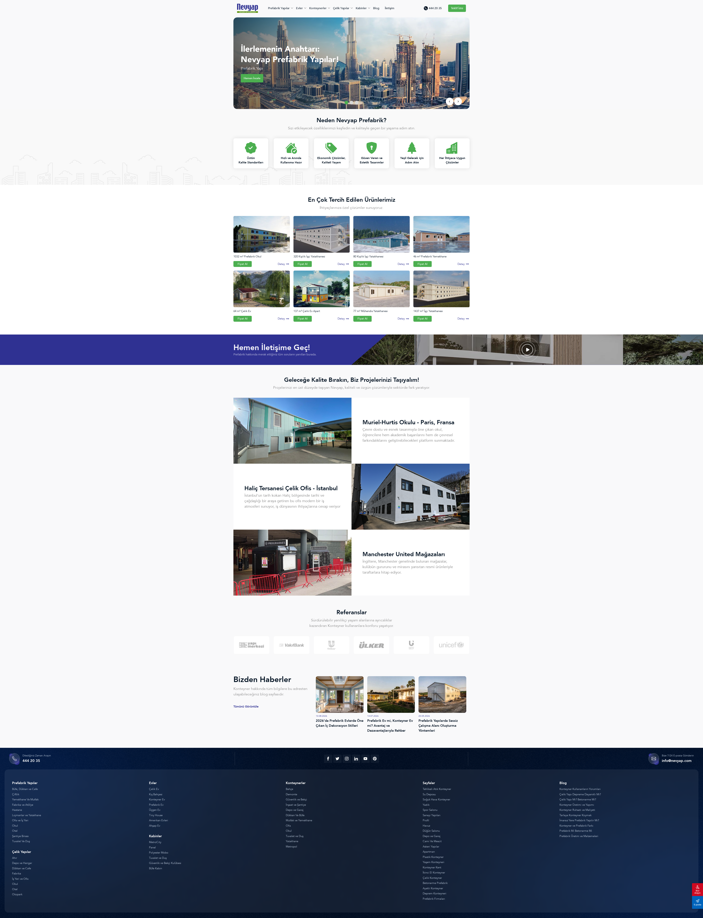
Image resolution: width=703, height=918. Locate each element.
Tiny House (156, 815)
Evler (299, 8)
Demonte (291, 794)
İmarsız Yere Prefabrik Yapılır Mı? (579, 820)
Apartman (429, 852)
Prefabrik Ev (156, 805)
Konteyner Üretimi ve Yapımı (576, 805)
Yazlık (426, 805)
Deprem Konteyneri (434, 893)
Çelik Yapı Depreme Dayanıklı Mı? (580, 794)
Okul (15, 826)
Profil (426, 820)
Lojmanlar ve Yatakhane (26, 815)
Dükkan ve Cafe (21, 868)
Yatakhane (292, 841)
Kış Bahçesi (155, 794)
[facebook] (328, 759)
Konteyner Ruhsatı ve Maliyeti (577, 810)
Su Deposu (429, 794)
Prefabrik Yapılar (279, 8)
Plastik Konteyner (433, 857)
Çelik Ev (154, 789)
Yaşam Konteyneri (433, 862)
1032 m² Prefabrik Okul (247, 256)
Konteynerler (318, 8)
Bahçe (289, 789)
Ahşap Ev (154, 826)
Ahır (14, 858)
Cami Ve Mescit (432, 841)
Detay (281, 264)
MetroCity (155, 842)
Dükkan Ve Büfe (295, 815)
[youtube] (365, 759)
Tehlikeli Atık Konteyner (437, 789)
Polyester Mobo (158, 852)
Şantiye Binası (20, 836)
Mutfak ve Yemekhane (299, 820)
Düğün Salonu (431, 831)
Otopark (17, 894)
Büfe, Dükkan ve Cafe (25, 789)
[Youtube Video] (527, 350)
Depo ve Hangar (22, 863)
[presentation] (449, 101)
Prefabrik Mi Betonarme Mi (575, 831)
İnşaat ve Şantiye (296, 805)
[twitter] (337, 759)
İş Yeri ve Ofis (20, 879)
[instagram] (347, 759)
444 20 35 (435, 8)
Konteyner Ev (157, 799)
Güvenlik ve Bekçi (296, 799)
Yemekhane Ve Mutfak (25, 799)
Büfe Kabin (155, 868)
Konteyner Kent (432, 867)
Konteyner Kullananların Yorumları (580, 789)
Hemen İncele (252, 78)
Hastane (17, 810)
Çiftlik (15, 794)
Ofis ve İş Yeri (20, 820)
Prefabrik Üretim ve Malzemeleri (578, 836)
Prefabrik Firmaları (434, 899)
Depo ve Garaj (295, 810)
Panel (152, 847)
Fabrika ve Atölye (22, 805)
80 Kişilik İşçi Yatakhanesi (368, 256)
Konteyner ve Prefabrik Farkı (576, 826)
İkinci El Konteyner (434, 872)
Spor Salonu (430, 810)
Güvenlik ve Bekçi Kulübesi (165, 863)
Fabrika (16, 873)
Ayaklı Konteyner (433, 888)
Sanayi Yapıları (431, 815)
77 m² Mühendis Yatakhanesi (370, 311)
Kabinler (361, 8)
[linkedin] (356, 759)
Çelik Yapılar (341, 8)
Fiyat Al (243, 264)
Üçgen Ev (154, 810)
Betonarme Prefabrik (435, 883)
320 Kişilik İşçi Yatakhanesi (309, 256)
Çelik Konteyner (432, 878)
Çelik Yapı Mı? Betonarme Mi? (577, 799)
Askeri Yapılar (431, 846)
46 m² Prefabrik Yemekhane (430, 256)
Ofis (288, 826)
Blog (376, 8)
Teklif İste (457, 8)
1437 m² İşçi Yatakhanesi (428, 311)
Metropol (291, 846)
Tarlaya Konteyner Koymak (575, 815)
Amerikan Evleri (158, 820)
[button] (346, 102)
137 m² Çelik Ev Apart (306, 311)
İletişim (389, 8)
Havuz (426, 826)
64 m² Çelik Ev (242, 311)
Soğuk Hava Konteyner (436, 799)
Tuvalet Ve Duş (21, 841)
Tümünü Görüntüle (245, 707)
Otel (15, 831)
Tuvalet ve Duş (158, 858)
